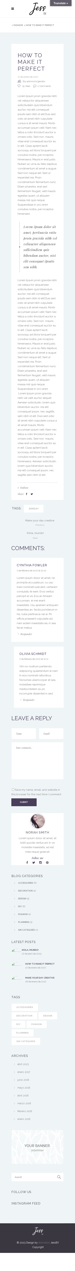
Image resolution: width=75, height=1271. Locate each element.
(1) (28, 930)
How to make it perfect (40, 964)
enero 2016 (23, 1119)
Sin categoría (25, 1041)
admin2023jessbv (36, 81)
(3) (25, 922)
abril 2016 (23, 1095)
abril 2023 (23, 1064)
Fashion (18, 25)
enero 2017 (23, 1072)
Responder (26, 634)
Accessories (24, 1007)
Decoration (24, 1015)
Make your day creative (39, 977)
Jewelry (34, 508)
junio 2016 (23, 1079)
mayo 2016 (23, 1087)
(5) (23, 898)
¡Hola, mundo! (30, 950)
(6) (27, 883)
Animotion (44, 1242)
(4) (27, 890)
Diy (18, 1024)
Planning (22, 1032)
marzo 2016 (24, 1103)
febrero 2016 (24, 1111)
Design (47, 1015)
